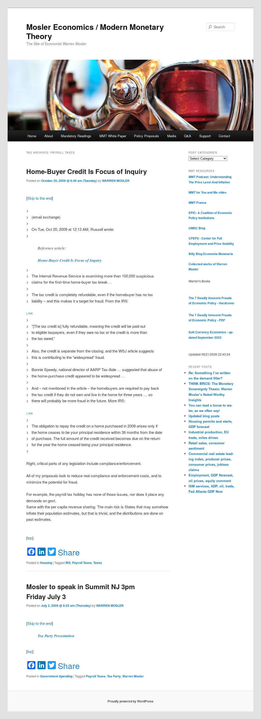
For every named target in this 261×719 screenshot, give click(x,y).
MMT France (197, 202)
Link (29, 313)
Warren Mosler (133, 676)
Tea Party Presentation (56, 635)
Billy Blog (195, 253)
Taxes (97, 562)
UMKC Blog (197, 228)
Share (69, 552)
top (29, 537)
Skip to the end (39, 198)
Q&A (187, 135)
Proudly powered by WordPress (130, 701)
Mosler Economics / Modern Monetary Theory (95, 31)
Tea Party (114, 676)
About (48, 135)
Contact (224, 135)
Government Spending (56, 676)
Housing (46, 562)
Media (171, 135)
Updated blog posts (204, 415)
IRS (68, 562)
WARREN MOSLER (115, 180)
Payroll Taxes (82, 562)
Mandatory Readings (76, 135)
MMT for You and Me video (207, 192)
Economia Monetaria (218, 253)
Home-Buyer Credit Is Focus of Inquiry (86, 171)
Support (205, 135)
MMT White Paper (112, 135)
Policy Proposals (146, 135)
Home (32, 135)
